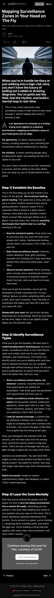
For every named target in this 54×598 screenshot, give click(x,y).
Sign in (48, 4)
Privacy (23, 586)
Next (46, 576)
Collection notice (38, 586)
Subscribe (39, 4)
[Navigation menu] (4, 4)
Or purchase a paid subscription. (27, 563)
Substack (17, 595)
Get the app (37, 591)
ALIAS (10, 34)
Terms (29, 586)
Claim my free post (27, 557)
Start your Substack (22, 591)
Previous (9, 576)
